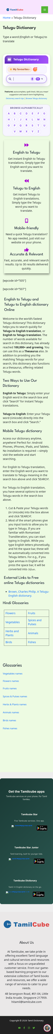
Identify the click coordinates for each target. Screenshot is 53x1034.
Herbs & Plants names (15, 704)
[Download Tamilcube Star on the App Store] (22, 828)
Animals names (11, 712)
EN (38, 79)
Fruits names (10, 688)
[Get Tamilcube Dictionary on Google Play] (38, 894)
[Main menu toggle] (44, 9)
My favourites (19, 69)
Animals (33, 633)
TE (42, 79)
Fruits (31, 613)
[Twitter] (34, 1028)
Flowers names (11, 681)
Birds (9, 642)
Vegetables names (12, 673)
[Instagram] (29, 1028)
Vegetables (13, 622)
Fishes (32, 642)
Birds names (9, 720)
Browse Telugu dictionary (36, 98)
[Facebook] (24, 1028)
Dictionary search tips (15, 98)
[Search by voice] (32, 79)
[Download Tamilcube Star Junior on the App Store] (20, 861)
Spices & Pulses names (15, 696)
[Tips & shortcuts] (35, 69)
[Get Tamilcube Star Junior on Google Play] (39, 861)
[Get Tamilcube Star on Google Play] (42, 828)
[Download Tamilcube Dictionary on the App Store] (18, 894)
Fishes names (10, 728)
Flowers (10, 613)
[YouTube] (19, 1028)
